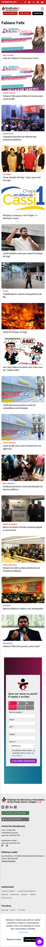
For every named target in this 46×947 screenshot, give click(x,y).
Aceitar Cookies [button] (32, 939)
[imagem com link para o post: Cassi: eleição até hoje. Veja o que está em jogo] (23, 159)
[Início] (13, 9)
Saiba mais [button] (23, 932)
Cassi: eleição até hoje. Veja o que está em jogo (22, 179)
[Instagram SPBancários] (15, 807)
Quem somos (6, 898)
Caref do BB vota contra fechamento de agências (22, 447)
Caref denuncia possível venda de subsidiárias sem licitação (19, 406)
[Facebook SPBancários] (7, 807)
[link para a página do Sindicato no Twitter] (29, 2)
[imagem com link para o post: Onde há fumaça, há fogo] (23, 316)
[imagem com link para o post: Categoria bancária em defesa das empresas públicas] (23, 118)
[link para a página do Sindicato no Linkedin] (38, 2)
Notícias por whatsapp (15, 813)
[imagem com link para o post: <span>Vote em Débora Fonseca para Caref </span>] (23, 39)
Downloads (14, 894)
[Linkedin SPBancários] (11, 807)
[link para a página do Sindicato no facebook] (25, 2)
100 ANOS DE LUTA (8, 2)
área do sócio (24, 13)
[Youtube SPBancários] (20, 807)
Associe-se (38, 13)
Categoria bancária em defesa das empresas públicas (19, 138)
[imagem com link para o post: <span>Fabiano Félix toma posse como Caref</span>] (23, 628)
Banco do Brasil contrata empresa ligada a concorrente (22, 528)
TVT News (21, 910)
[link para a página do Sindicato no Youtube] (42, 2)
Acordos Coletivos (8, 891)
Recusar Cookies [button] (14, 939)
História (33, 894)
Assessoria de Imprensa (26, 891)
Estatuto (24, 894)
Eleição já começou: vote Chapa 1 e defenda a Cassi (20, 217)
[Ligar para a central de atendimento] (2, 846)
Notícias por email (13, 819)
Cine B (12, 910)
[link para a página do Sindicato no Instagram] (33, 2)
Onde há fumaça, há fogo (15, 332)
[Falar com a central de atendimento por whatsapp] (7, 846)
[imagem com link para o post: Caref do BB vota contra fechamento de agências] (23, 427)
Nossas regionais (8, 861)
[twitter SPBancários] (3, 807)
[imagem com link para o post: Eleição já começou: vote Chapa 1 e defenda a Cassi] (23, 199)
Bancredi (4, 910)
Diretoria (4, 894)
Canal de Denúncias (10, 13)
